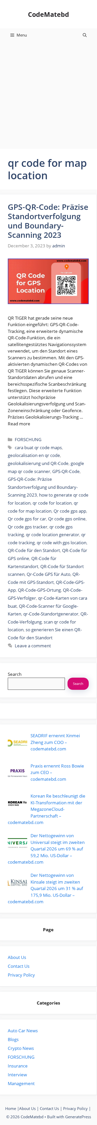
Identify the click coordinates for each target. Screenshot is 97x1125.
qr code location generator (52, 535)
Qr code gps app (70, 511)
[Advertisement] (48, 92)
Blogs (13, 1039)
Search (14, 674)
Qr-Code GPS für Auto (48, 574)
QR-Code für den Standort (34, 550)
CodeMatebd (48, 14)
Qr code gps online (67, 519)
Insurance (18, 1066)
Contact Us (18, 966)
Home (10, 1108)
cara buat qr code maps (38, 447)
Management (21, 1083)
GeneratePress (78, 1116)
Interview (17, 1075)
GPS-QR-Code (66, 471)
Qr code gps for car (27, 519)
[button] (85, 34)
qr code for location (52, 503)
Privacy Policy (21, 975)
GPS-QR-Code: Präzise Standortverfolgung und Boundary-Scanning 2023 (48, 221)
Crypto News (21, 1048)
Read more (19, 424)
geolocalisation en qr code (34, 455)
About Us (17, 957)
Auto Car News (23, 1031)
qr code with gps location (61, 543)
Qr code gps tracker (27, 527)
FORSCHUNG (28, 439)
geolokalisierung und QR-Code (38, 463)
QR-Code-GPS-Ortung (39, 590)
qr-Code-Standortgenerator (50, 614)
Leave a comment (33, 646)
